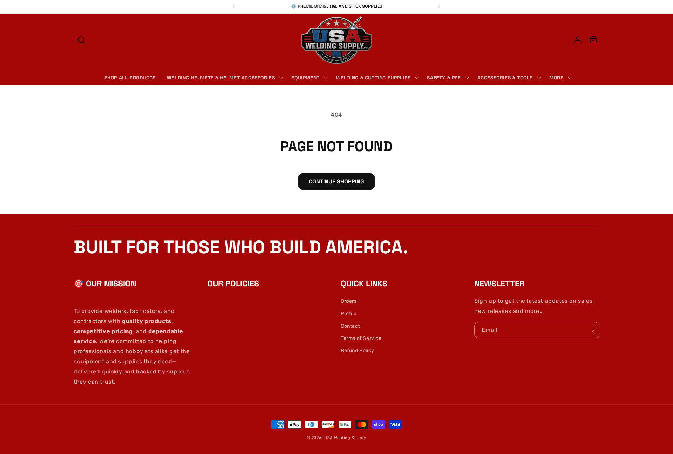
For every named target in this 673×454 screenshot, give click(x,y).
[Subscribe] (591, 330)
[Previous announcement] (234, 6)
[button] (81, 40)
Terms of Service (361, 338)
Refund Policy (357, 351)
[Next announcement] (439, 6)
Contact (350, 326)
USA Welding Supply (345, 437)
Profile (348, 313)
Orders (349, 301)
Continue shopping (336, 181)
